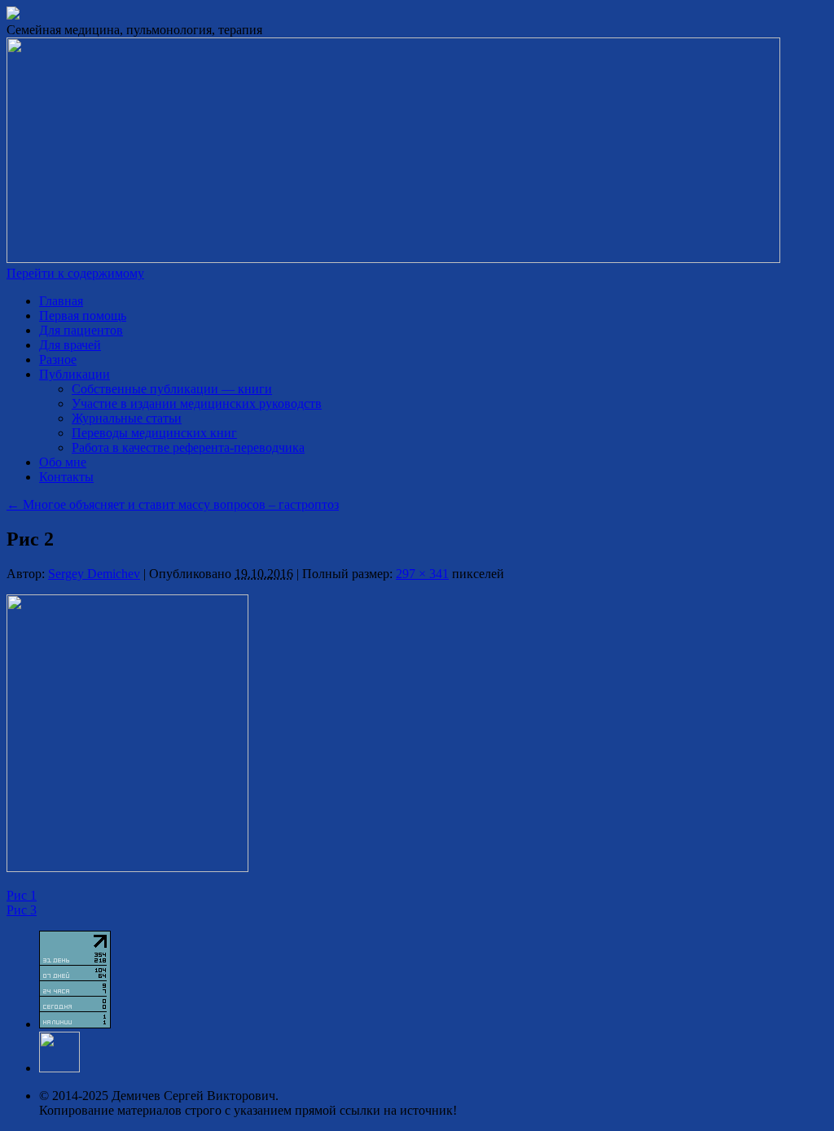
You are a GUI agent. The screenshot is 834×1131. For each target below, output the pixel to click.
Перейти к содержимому (75, 273)
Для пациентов (81, 330)
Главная (61, 301)
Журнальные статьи (127, 418)
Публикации (74, 374)
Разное (58, 359)
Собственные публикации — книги (172, 389)
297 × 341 (422, 574)
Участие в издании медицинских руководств (197, 403)
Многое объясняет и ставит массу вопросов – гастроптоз (173, 504)
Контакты (66, 477)
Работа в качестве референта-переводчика (188, 447)
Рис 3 (22, 910)
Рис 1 (22, 895)
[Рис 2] (127, 868)
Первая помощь (82, 315)
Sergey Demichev (94, 574)
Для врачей (70, 345)
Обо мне (62, 462)
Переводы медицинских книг (154, 433)
